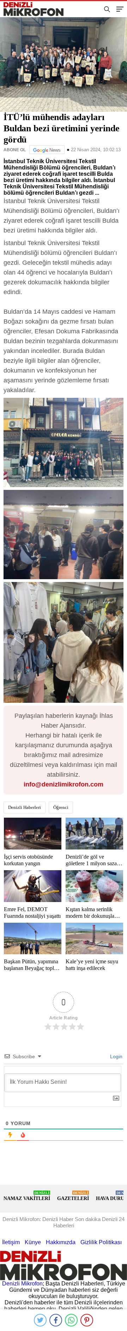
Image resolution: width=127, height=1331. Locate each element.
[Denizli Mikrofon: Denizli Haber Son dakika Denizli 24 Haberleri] (36, 9)
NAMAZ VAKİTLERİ (27, 1196)
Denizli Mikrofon (22, 1284)
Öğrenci (60, 807)
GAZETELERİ (73, 1196)
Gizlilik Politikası (101, 1242)
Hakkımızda (60, 1242)
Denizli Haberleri (24, 807)
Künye (33, 1242)
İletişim (11, 1242)
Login (115, 1056)
